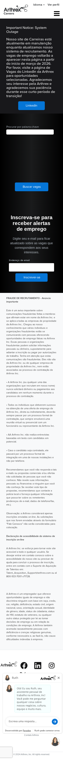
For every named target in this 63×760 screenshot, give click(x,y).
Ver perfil (53, 4)
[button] (51, 14)
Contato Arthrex (31, 735)
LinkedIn (31, 105)
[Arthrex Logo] (9, 671)
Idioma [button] (38, 4)
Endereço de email (19, 260)
